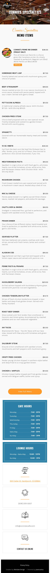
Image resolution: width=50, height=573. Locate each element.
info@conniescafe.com (25, 526)
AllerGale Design (19, 569)
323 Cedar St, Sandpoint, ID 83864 (25, 481)
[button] (45, 5)
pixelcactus (40, 569)
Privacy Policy (24, 565)
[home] (7, 5)
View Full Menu (25, 391)
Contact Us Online (25, 548)
